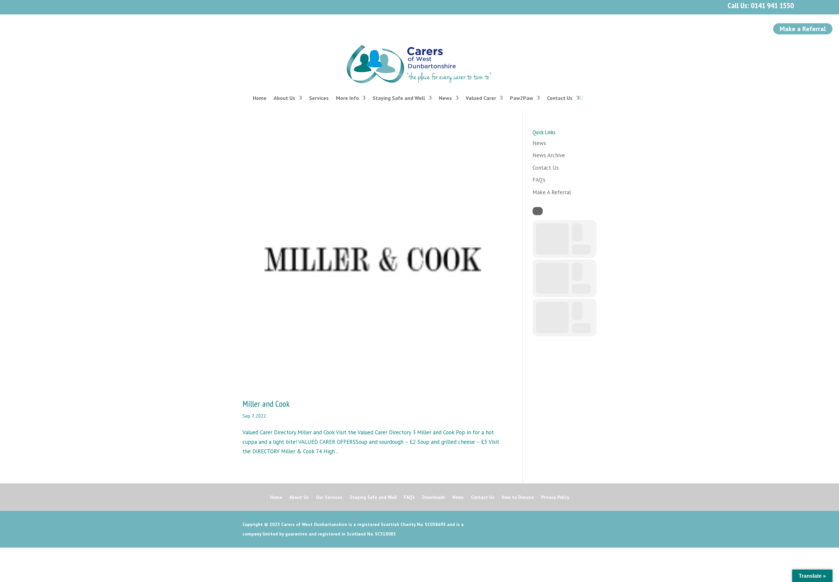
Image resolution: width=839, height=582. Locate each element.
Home (259, 98)
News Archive (549, 155)
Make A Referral (552, 192)
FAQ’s (539, 179)
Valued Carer (481, 98)
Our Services (329, 497)
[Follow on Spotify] (105, 6)
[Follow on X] (62, 6)
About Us (284, 98)
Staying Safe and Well (399, 98)
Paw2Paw (521, 98)
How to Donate (518, 497)
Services (319, 98)
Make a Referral (803, 29)
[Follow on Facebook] (48, 6)
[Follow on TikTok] (120, 6)
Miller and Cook (266, 403)
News (445, 98)
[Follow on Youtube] (91, 6)
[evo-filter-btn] (538, 211)
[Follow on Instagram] (77, 6)
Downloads (433, 497)
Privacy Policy (555, 497)
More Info (347, 98)
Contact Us (560, 98)
